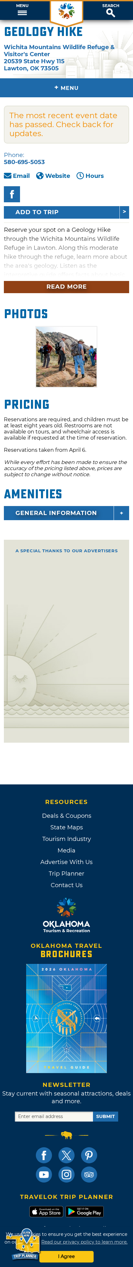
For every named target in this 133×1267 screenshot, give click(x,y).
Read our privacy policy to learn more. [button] (84, 1242)
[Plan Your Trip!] (23, 1244)
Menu (22, 6)
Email (21, 175)
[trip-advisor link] (89, 1175)
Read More (66, 286)
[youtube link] (44, 1175)
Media (66, 850)
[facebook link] (44, 1155)
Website (57, 175)
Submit (105, 1116)
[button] (22, 11)
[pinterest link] (89, 1155)
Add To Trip (37, 212)
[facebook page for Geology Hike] (12, 194)
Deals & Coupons (66, 815)
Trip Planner (66, 873)
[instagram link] (66, 1175)
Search (110, 6)
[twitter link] (66, 1155)
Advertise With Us (66, 862)
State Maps (66, 827)
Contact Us (67, 885)
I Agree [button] (66, 1256)
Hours (95, 175)
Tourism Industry (66, 839)
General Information (56, 513)
